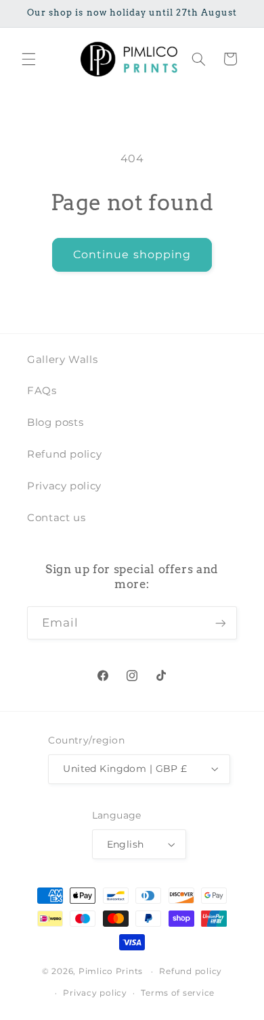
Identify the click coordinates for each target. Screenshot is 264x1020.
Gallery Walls (62, 360)
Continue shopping (132, 254)
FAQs (42, 391)
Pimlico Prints (111, 971)
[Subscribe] (220, 622)
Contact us (56, 518)
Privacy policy (64, 486)
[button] (28, 58)
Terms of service (178, 993)
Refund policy (64, 454)
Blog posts (55, 422)
